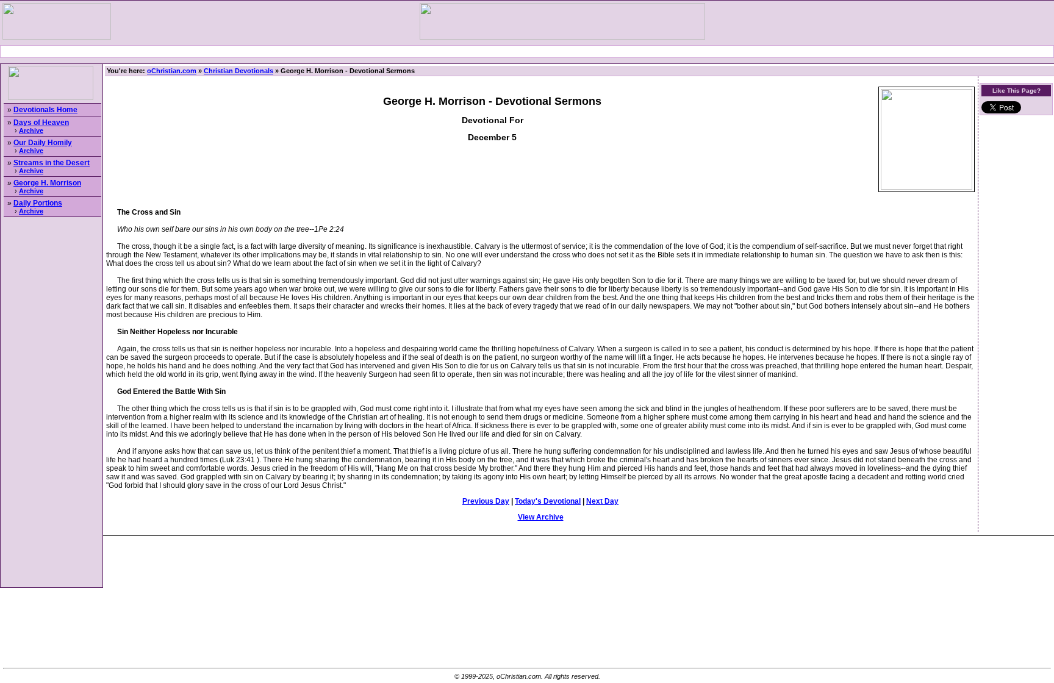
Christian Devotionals (238, 70)
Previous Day (485, 501)
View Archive (541, 517)
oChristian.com (171, 70)
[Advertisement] (527, 51)
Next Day (602, 501)
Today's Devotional (548, 501)
